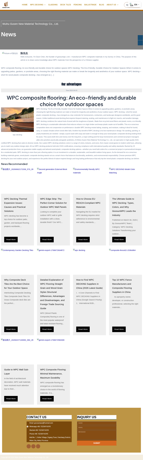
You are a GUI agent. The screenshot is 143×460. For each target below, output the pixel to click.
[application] (44, 4)
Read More (11, 239)
